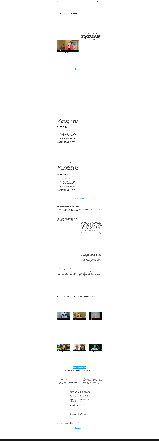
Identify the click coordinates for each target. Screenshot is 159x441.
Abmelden (87, 439)
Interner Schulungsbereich (98, 1)
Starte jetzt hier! (79, 69)
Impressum (79, 439)
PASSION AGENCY (65, 439)
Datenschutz (83, 439)
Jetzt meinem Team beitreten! (79, 367)
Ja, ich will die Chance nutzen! (79, 198)
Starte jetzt (91, 1)
